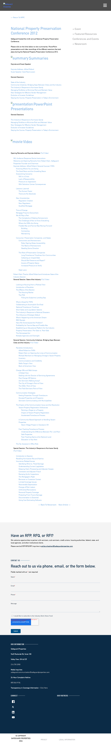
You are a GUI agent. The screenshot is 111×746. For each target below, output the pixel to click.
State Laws (23, 270)
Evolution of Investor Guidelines (22, 95)
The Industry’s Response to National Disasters (33, 312)
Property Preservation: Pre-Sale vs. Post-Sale (32, 331)
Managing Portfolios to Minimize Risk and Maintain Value (31, 90)
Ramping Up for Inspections (29, 474)
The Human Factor (25, 191)
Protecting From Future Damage (30, 495)
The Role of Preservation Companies (32, 253)
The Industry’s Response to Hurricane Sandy (27, 87)
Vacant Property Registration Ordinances (33, 408)
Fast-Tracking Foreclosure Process (31, 429)
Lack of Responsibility (26, 179)
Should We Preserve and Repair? (33, 260)
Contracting (25, 231)
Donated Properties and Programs (31, 398)
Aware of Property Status (30, 263)
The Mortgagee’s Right (27, 477)
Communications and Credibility (30, 361)
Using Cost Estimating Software (30, 500)
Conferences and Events (86, 38)
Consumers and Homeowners (30, 241)
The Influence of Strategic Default (28, 315)
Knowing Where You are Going (27, 169)
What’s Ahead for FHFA (24, 302)
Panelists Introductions (24, 348)
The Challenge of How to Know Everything (34, 221)
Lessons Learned (22, 189)
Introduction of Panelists (25, 287)
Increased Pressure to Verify (31, 266)
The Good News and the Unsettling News (31, 171)
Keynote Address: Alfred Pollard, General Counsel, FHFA (33, 166)
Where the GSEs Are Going (28, 223)
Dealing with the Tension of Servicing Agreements (37, 376)
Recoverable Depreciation (28, 485)
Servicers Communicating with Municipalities (35, 401)
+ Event (77, 28)
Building (24, 228)
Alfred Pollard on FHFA (27, 350)
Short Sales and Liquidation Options (29, 310)
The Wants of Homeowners (31, 246)
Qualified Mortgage (25, 206)
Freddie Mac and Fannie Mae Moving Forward (35, 226)
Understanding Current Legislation (31, 466)
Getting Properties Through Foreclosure (33, 395)
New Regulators (24, 203)
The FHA (22, 295)
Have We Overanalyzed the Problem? (29, 323)
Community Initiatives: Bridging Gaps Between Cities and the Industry (36, 85)
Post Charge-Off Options (27, 378)
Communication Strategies (25, 393)
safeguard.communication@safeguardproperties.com (30, 672)
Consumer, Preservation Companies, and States (33, 238)
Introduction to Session (24, 456)
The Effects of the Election (25, 290)
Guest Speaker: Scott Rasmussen (23, 72)
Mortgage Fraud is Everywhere (27, 213)
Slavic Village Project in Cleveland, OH (35, 425)
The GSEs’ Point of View (27, 386)
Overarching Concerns (24, 174)
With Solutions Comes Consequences (32, 184)
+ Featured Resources (85, 33)
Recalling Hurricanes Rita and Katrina (29, 459)
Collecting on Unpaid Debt (30, 258)
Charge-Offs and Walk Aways (26, 370)
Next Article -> (64, 505)
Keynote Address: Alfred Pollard (22, 69)
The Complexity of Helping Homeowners (33, 218)
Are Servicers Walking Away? (29, 381)
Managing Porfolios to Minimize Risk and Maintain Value (31, 122)
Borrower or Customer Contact (30, 479)
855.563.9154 (15, 683)
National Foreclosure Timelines (27, 307)
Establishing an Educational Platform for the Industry (35, 328)
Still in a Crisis (24, 176)
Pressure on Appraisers (27, 182)
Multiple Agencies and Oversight (27, 336)
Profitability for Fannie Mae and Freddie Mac (32, 325)
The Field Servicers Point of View (30, 388)
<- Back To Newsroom (47, 505)
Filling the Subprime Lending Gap (33, 298)
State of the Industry (18, 82)
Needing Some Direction (30, 248)
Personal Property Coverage (29, 492)
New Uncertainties (22, 198)
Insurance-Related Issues (25, 461)
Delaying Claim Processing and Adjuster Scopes (36, 469)
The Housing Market (26, 292)
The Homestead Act (23, 333)
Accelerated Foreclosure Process (33, 415)
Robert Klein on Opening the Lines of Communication (38, 353)
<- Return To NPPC (18, 17)
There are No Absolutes (27, 194)
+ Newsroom (80, 43)
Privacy (44, 740)
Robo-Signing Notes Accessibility (33, 243)
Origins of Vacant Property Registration (35, 413)
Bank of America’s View (27, 366)
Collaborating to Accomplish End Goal (29, 305)
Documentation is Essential (29, 498)
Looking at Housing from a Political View (30, 285)
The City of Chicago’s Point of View (31, 383)
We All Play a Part (22, 215)
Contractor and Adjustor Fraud (30, 472)
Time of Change (21, 210)
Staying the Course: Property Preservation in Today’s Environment (34, 98)
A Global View (24, 373)
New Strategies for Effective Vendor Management (28, 93)
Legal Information (67, 740)
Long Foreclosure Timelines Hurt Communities (38, 255)
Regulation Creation (26, 201)
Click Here (44, 688)
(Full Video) (44, 153)
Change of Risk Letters (27, 487)
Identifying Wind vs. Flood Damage (31, 464)
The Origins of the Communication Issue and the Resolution (38, 405)
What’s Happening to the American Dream (31, 318)
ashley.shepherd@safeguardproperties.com (57, 546)
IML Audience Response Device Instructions (29, 158)
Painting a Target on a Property (32, 410)
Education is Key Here (29, 440)
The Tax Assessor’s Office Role (27, 444)
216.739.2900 (15, 664)
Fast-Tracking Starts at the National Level (36, 437)
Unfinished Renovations (27, 490)
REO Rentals (20, 320)
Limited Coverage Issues (28, 482)
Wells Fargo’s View (26, 363)
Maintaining (25, 234)
